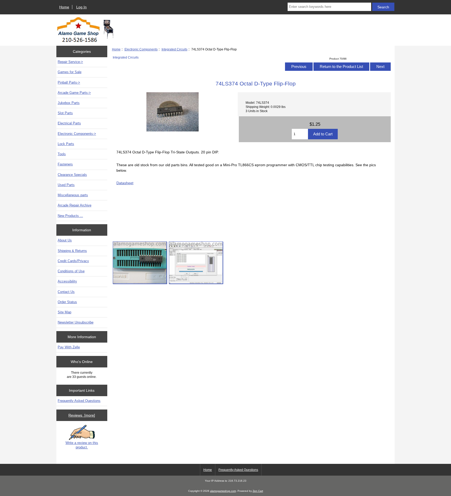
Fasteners (65, 164)
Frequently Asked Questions (79, 401)
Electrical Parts (69, 123)
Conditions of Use (71, 271)
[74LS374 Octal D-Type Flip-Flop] (140, 262)
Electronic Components (141, 49)
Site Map (64, 312)
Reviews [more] (81, 415)
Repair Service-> (70, 62)
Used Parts (66, 185)
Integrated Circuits (174, 49)
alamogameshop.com (223, 490)
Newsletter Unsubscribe (75, 322)
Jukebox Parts (69, 103)
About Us (65, 240)
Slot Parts (65, 113)
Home (64, 7)
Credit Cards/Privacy (73, 261)
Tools (62, 154)
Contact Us (66, 292)
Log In (81, 7)
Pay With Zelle (69, 347)
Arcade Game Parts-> (74, 93)
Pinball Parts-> (69, 82)
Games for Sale (69, 72)
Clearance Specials (72, 175)
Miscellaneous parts (73, 195)
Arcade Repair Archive (74, 205)
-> (77, 134)
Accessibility (67, 281)
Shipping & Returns (72, 251)
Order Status (67, 302)
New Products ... (70, 216)
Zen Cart (258, 490)
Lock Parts (66, 144)
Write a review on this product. (82, 445)
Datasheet (124, 183)
